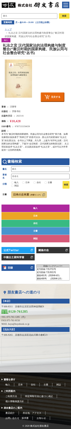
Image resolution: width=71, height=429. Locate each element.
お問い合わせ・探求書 (17, 418)
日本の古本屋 (27, 194)
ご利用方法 (11, 396)
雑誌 (35, 238)
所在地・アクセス (32, 413)
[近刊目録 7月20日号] (52, 272)
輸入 (35, 208)
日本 (35, 216)
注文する (55, 96)
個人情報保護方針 (14, 401)
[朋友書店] (30, 4)
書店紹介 (10, 413)
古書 (35, 231)
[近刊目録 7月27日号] (52, 269)
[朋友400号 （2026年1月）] (52, 278)
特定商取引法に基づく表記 (39, 396)
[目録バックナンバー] (52, 266)
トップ (8, 29)
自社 (35, 223)
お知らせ (41, 418)
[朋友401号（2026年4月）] (52, 275)
